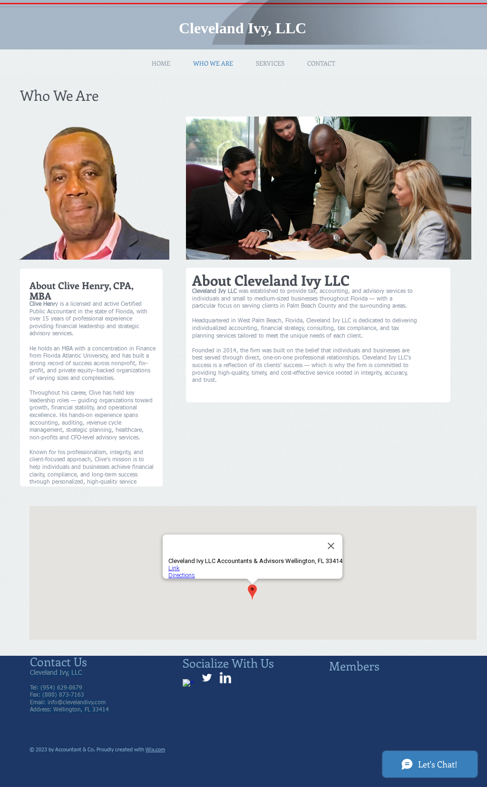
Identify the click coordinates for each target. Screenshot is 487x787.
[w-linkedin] (225, 677)
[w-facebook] (188, 684)
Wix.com (155, 749)
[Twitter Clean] (207, 677)
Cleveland (211, 28)
